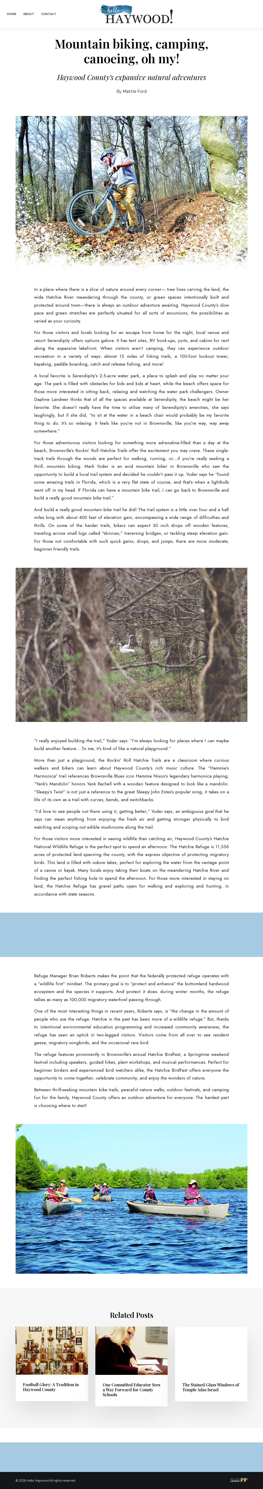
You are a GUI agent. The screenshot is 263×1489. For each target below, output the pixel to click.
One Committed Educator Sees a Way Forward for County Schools (131, 1389)
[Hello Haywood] (136, 14)
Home (11, 14)
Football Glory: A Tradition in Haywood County (51, 1387)
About (28, 14)
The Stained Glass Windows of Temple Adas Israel (210, 1387)
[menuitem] (13, 14)
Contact (48, 14)
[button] (52, 1351)
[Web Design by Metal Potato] (239, 1481)
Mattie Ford (135, 91)
